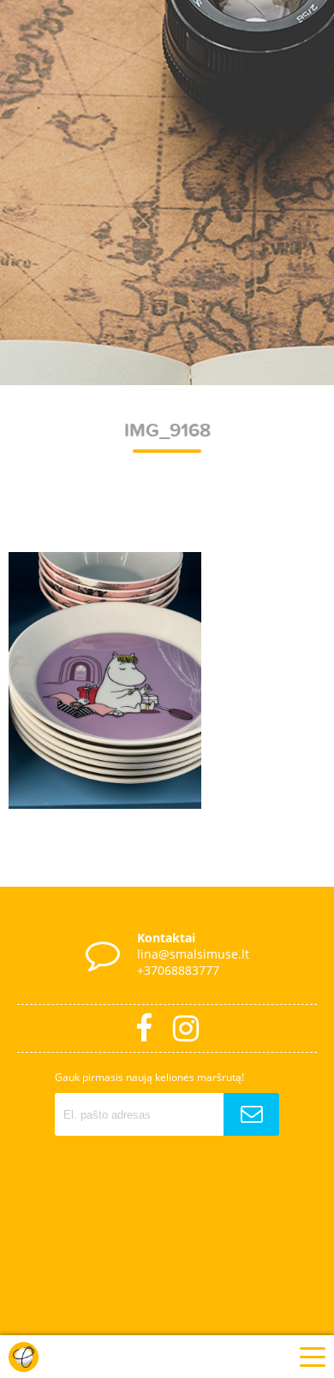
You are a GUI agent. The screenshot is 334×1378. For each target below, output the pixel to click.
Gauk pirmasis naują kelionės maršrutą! (149, 1077)
